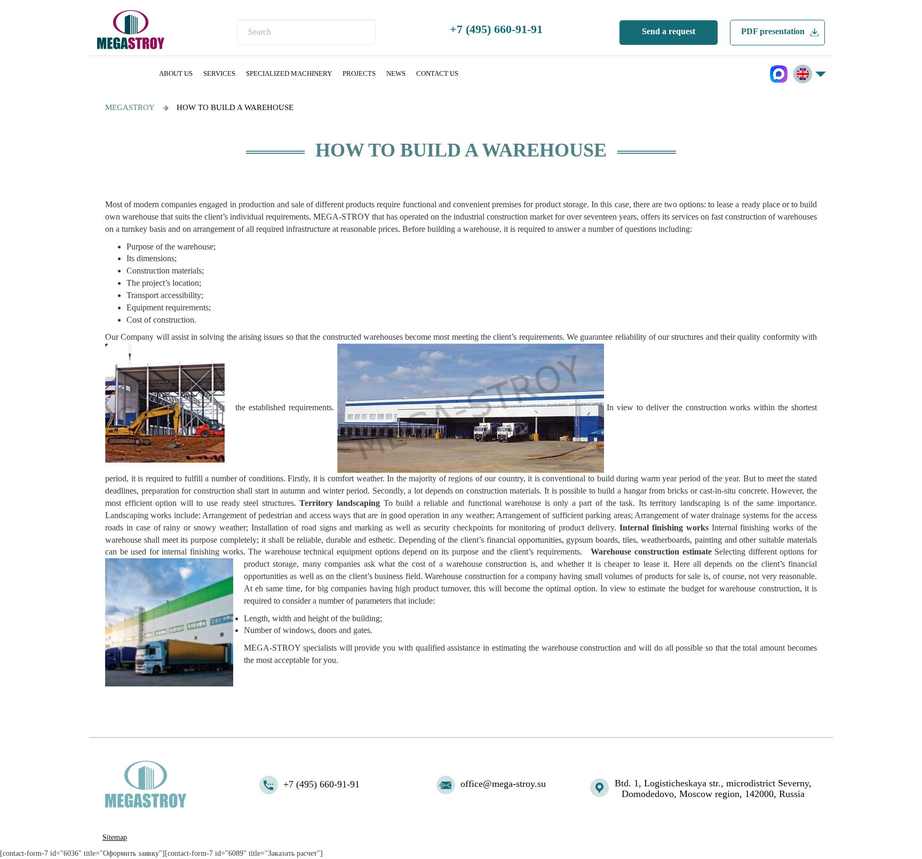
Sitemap (114, 837)
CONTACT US (437, 73)
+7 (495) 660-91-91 (496, 29)
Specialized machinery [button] (289, 73)
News (396, 73)
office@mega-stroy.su (503, 783)
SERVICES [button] (219, 73)
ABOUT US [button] (176, 73)
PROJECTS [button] (359, 73)
